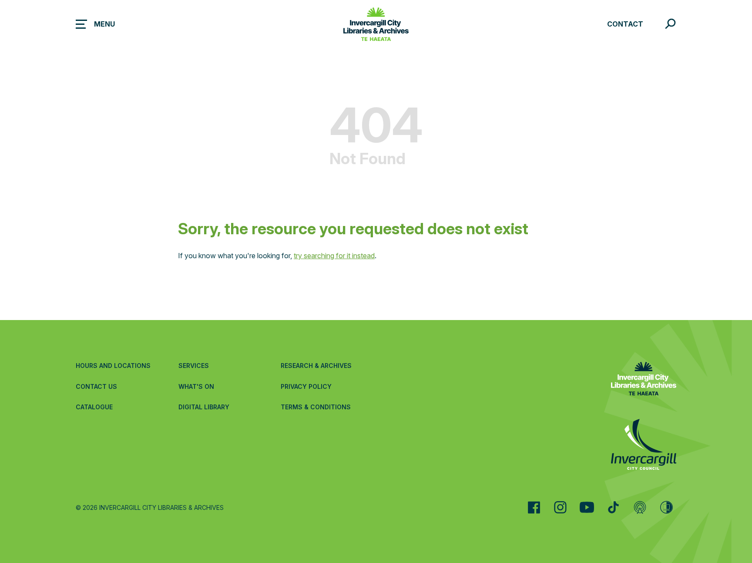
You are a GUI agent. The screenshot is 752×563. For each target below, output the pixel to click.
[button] (95, 24)
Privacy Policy (306, 386)
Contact (625, 24)
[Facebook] (534, 507)
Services (193, 365)
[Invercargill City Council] (643, 445)
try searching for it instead (334, 255)
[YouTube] (587, 507)
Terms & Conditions (316, 407)
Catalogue (94, 407)
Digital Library (203, 407)
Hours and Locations (113, 365)
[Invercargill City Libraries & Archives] (643, 380)
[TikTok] (613, 507)
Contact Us (96, 386)
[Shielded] (666, 507)
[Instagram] (560, 507)
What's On (196, 386)
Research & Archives (316, 365)
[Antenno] (640, 507)
